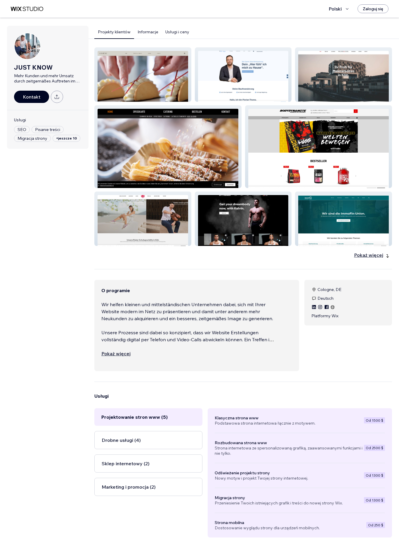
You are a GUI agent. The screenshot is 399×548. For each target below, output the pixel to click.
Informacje (148, 32)
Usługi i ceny (177, 32)
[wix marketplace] (27, 9)
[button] (142, 74)
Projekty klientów (114, 32)
